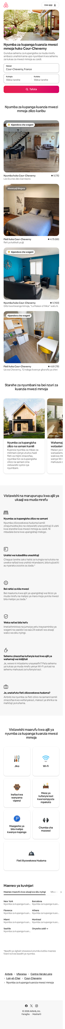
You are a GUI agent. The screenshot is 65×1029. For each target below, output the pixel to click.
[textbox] (17, 80)
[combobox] (31, 69)
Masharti (36, 1014)
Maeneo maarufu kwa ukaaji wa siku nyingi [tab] (25, 892)
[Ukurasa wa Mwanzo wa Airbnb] (6, 5)
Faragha (26, 1014)
